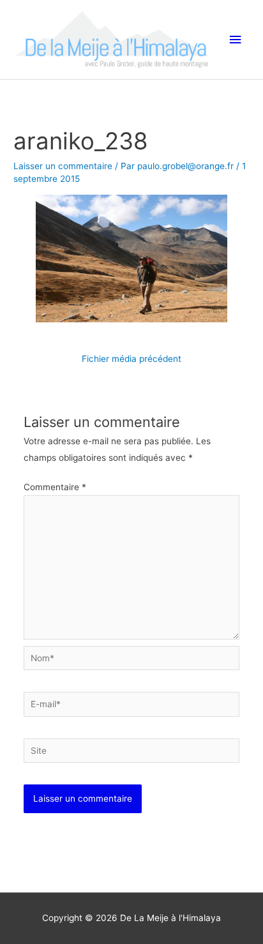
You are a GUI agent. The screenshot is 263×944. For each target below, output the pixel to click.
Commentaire (55, 487)
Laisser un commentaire (62, 166)
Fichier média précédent (131, 359)
